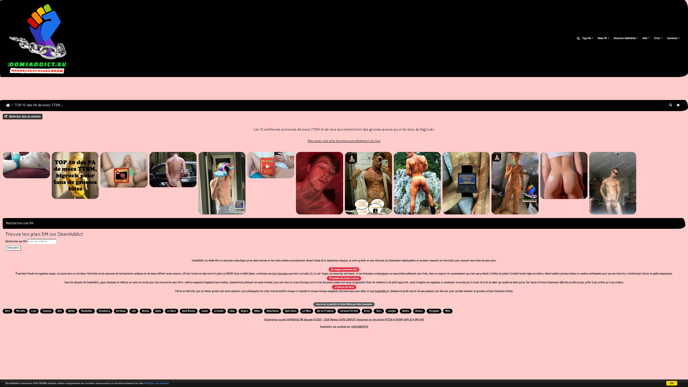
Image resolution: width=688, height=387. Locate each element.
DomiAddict (8, 105)
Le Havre (171, 311)
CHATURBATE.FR (359, 327)
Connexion (672, 38)
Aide (645, 38)
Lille (134, 311)
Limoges (392, 311)
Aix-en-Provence (325, 311)
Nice (60, 311)
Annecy (419, 311)
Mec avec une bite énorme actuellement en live (344, 141)
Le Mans (306, 311)
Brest (367, 311)
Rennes (145, 311)
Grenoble (219, 311)
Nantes (71, 311)
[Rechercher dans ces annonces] (670, 105)
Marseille (20, 311)
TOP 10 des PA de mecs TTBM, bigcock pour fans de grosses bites (39, 105)
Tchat (657, 38)
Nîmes (257, 311)
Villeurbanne (272, 311)
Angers (244, 311)
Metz (447, 311)
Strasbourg (104, 311)
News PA (602, 38)
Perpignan (434, 311)
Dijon (232, 311)
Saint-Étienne (188, 311)
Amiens (405, 311)
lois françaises (280, 273)
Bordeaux (121, 311)
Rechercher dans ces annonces (24, 116)
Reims (158, 311)
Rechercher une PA (15, 241)
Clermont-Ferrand (349, 311)
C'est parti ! (13, 247)
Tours (379, 311)
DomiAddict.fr (382, 291)
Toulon (204, 311)
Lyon (33, 311)
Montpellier (87, 311)
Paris (7, 311)
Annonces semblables (625, 38)
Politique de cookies (156, 383)
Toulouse (46, 311)
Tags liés (586, 38)
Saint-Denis (290, 311)
